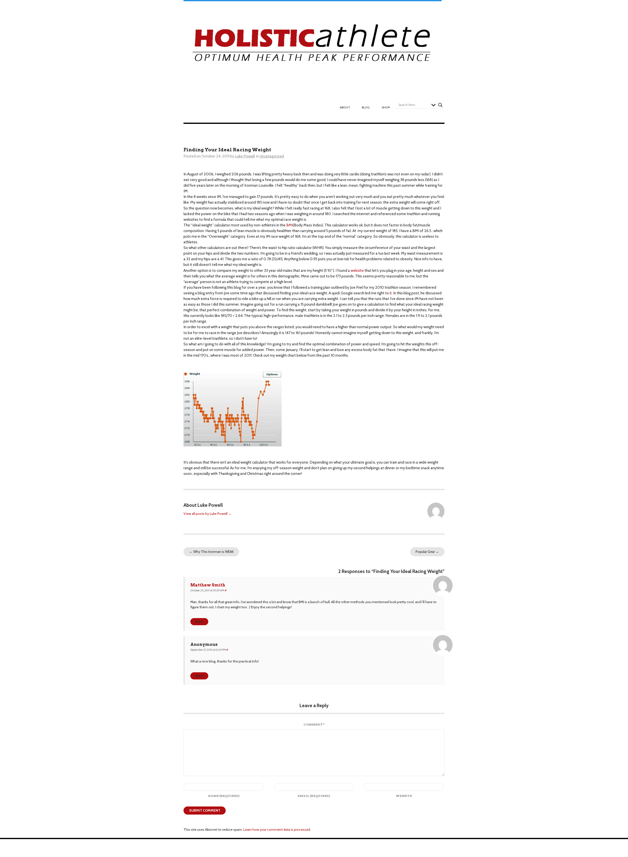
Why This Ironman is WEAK (211, 551)
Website (404, 796)
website (357, 270)
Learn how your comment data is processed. (277, 829)
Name (223, 796)
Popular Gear (427, 551)
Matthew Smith (207, 585)
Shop (386, 107)
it (391, 293)
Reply (199, 621)
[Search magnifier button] (440, 105)
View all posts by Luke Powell (207, 513)
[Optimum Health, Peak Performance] (312, 45)
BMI (289, 225)
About (345, 107)
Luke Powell (245, 156)
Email (314, 796)
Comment (314, 724)
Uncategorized (272, 156)
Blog (366, 107)
